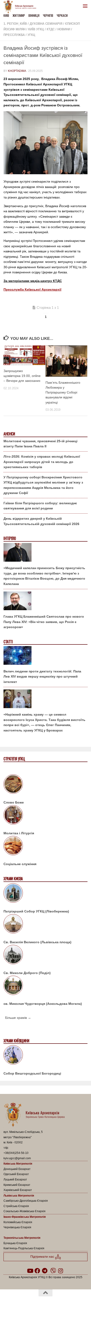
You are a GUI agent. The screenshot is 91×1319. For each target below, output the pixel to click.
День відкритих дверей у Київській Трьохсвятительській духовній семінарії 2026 (41, 521)
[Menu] (85, 6)
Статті (8, 641)
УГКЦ (31, 35)
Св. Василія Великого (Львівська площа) (37, 942)
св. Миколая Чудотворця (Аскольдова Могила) (43, 1004)
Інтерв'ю (10, 538)
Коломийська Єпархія (18, 1222)
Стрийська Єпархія (16, 1206)
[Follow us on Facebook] (37, 1271)
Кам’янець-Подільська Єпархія (24, 1248)
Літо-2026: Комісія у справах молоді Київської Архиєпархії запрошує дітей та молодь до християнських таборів (42, 462)
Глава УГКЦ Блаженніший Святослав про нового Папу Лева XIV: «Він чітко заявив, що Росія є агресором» (44, 622)
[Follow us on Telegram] (45, 1271)
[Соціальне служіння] (46, 846)
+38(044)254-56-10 (16, 1153)
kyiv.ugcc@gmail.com (17, 1158)
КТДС (51, 29)
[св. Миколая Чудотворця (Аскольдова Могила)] (46, 986)
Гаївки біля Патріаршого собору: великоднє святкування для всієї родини (40, 505)
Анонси (9, 434)
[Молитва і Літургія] (46, 815)
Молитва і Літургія (19, 833)
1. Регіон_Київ (15, 23)
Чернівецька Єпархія (17, 1227)
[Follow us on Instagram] (60, 1271)
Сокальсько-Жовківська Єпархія (25, 1211)
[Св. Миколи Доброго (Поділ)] (46, 955)
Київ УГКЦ (36, 29)
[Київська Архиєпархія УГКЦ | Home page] (21, 7)
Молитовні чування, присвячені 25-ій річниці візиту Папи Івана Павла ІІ (40, 443)
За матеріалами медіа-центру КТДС (33, 281)
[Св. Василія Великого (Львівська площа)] (46, 924)
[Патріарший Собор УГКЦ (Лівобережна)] (46, 893)
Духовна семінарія (46, 23)
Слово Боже (14, 802)
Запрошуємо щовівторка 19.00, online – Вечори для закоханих (22, 376)
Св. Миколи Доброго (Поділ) (27, 973)
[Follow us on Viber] (53, 1271)
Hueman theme (68, 1304)
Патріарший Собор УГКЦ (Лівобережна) (36, 911)
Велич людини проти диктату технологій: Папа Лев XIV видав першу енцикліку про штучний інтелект (42, 676)
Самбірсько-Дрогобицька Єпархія (26, 1200)
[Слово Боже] (46, 784)
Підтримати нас (42, 1256)
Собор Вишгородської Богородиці (32, 1073)
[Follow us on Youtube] (30, 1271)
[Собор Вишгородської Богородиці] (46, 1055)
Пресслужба (14, 35)
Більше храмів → (18, 1018)
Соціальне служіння (20, 864)
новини (63, 29)
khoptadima (17, 71)
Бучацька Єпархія (15, 1243)
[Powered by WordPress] (30, 1304)
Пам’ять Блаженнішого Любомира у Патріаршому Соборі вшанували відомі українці (63, 392)
